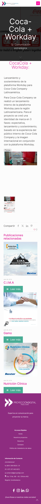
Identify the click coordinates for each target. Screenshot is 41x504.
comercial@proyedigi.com (15, 473)
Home (20, 434)
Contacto (20, 444)
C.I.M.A (9, 282)
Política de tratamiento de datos (20, 448)
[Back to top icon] (37, 500)
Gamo (8, 333)
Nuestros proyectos (20, 437)
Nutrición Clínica (15, 383)
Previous (7, 150)
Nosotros (20, 441)
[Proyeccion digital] (10, 3)
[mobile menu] (38, 3)
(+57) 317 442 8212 (13, 469)
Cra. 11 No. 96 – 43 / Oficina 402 (17, 476)
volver (20, 216)
